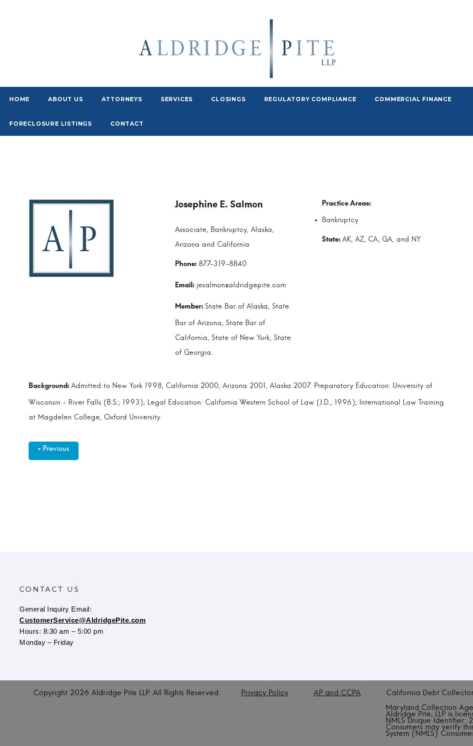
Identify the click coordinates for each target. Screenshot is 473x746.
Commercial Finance (413, 99)
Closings (228, 99)
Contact (127, 123)
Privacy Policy (264, 693)
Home (19, 99)
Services (177, 99)
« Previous (54, 451)
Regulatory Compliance (310, 99)
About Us (65, 99)
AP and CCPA (337, 693)
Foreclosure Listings (50, 123)
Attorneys (122, 99)
